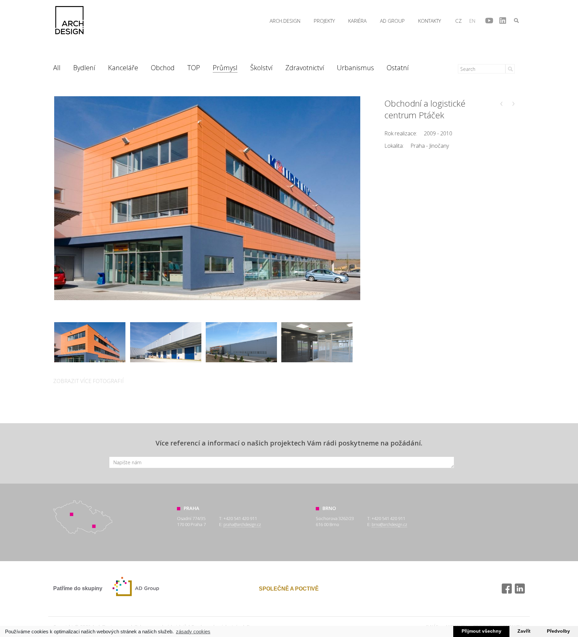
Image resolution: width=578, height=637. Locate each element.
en (472, 20)
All (57, 67)
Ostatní (398, 67)
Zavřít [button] (524, 631)
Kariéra (357, 20)
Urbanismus (355, 67)
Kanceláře (123, 67)
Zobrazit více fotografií (88, 381)
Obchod (163, 67)
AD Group (392, 20)
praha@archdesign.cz (242, 524)
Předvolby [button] (558, 631)
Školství (261, 67)
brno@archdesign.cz (389, 524)
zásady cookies (193, 631)
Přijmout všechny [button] (481, 631)
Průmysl (225, 67)
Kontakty (429, 20)
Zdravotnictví (304, 67)
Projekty (324, 20)
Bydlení (84, 67)
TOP (193, 67)
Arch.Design (69, 20)
